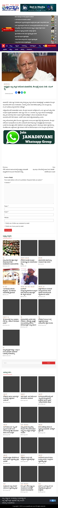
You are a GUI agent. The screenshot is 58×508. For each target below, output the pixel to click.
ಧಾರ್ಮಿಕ (29, 286)
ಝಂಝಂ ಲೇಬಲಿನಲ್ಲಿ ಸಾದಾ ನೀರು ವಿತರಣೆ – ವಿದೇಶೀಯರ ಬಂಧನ (44, 169)
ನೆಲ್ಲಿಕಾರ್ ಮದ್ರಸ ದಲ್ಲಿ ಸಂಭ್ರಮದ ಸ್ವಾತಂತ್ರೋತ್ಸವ (17, 36)
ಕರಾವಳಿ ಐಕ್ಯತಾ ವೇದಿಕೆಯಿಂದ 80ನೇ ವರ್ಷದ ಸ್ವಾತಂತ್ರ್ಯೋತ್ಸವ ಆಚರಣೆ (20, 33)
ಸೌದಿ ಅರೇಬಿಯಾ (26, 424)
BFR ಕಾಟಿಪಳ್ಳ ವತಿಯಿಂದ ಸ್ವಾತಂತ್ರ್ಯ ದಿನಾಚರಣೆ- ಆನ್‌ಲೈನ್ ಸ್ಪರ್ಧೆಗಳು (20, 30)
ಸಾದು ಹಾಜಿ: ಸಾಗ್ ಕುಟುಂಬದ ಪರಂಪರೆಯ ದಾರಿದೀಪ (18, 19)
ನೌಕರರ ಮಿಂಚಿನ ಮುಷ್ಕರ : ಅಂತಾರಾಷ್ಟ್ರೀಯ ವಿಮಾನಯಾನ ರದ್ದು (29, 262)
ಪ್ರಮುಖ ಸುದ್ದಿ (5, 83)
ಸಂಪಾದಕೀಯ (29, 49)
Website (6, 217)
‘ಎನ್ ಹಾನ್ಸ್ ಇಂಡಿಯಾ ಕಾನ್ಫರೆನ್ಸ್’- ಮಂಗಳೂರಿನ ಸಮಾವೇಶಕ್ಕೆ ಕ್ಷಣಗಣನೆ (9, 290)
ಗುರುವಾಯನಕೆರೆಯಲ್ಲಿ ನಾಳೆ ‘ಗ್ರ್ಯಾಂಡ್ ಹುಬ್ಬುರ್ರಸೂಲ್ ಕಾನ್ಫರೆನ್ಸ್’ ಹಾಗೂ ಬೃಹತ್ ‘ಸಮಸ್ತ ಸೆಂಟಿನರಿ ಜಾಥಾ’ (27, 22)
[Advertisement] (29, 154)
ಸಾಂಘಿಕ (16, 49)
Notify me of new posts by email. (15, 226)
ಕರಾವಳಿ (26, 286)
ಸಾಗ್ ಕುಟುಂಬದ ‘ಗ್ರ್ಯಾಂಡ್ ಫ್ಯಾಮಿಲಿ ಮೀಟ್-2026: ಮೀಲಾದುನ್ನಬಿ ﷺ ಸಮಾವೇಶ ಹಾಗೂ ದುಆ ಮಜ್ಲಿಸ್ (26, 25)
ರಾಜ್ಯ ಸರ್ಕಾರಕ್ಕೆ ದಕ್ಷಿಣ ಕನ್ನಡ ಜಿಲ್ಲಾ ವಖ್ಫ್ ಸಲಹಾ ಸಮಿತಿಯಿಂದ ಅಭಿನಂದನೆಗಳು (10, 262)
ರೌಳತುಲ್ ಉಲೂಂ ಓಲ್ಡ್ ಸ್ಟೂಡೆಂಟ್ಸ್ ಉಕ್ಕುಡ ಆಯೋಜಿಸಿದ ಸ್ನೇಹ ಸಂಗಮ (45, 321)
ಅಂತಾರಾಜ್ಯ (24, 45)
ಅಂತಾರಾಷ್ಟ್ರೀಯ (33, 45)
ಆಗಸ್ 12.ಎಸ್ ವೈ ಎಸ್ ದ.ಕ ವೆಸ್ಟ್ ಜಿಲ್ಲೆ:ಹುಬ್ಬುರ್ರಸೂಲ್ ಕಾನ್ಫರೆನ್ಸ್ (45, 488)
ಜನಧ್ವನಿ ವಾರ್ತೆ (23, 257)
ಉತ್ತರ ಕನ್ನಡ (22, 286)
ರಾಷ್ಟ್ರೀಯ (17, 45)
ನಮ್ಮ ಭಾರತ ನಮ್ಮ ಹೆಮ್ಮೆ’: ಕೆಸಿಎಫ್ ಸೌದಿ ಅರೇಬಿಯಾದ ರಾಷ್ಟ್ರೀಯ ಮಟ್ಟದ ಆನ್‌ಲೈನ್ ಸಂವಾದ (25, 28)
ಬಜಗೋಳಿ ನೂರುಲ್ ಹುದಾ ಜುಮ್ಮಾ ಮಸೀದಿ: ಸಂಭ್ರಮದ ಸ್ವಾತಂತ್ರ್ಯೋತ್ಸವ (21, 39)
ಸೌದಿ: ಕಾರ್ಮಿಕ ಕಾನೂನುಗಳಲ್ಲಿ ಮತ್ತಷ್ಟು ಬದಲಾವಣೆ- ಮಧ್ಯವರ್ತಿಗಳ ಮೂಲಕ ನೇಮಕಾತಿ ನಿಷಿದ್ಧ (15, 169)
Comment (7, 182)
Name (6, 206)
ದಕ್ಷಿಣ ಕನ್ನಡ (8, 500)
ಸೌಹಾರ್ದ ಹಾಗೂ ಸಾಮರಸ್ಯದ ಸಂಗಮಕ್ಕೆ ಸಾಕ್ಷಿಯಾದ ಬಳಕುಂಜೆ (19, 16)
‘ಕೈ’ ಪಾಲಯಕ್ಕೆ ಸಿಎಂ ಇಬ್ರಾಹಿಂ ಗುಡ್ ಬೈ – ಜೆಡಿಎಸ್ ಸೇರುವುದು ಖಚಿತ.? (11, 321)
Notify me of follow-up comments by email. (18, 223)
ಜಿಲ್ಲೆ (10, 49)
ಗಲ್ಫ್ (39, 45)
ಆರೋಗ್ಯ (22, 49)
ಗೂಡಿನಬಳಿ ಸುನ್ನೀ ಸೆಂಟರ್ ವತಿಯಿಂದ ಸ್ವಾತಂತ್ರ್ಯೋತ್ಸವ (18, 42)
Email (6, 212)
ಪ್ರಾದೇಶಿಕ (5, 49)
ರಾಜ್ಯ (10, 45)
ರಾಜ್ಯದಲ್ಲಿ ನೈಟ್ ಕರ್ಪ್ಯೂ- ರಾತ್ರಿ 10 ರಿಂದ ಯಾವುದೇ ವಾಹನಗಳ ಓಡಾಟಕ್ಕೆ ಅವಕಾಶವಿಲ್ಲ (11, 351)
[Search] (43, 45)
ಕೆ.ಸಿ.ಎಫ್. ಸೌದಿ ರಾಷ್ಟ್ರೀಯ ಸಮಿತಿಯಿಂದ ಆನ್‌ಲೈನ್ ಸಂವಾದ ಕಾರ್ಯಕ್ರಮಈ (28, 488)
